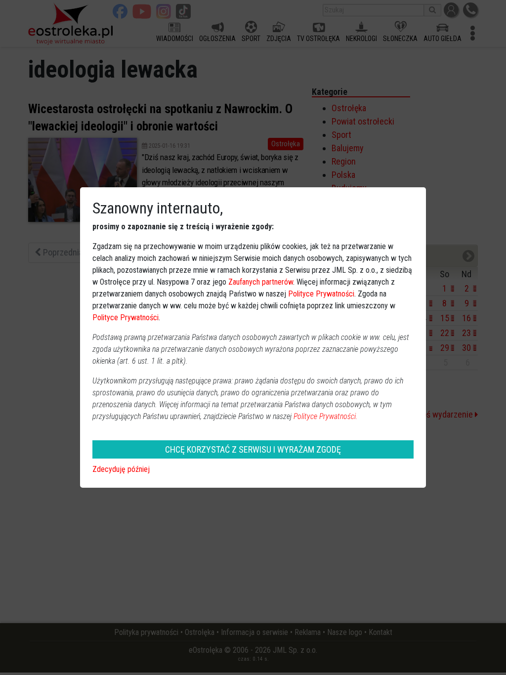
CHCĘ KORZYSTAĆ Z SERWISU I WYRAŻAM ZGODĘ (253, 449)
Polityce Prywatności (321, 293)
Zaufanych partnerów (260, 282)
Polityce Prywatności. (326, 416)
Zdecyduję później (121, 469)
